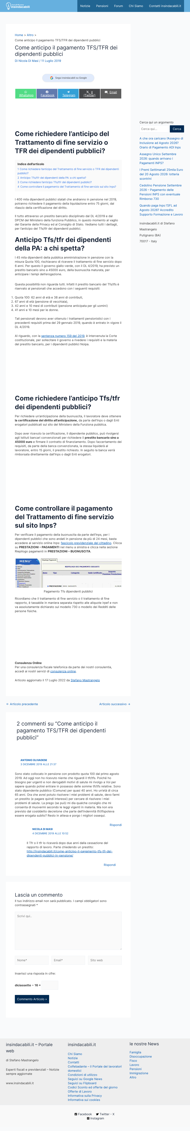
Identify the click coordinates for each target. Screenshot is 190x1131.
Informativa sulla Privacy (85, 1095)
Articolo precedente (22, 704)
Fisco (133, 1060)
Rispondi (116, 825)
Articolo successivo (114, 704)
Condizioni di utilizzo (82, 1075)
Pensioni (102, 6)
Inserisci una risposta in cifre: (35, 973)
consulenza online (63, 671)
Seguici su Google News (85, 1079)
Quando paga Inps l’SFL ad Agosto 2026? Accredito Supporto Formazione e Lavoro (161, 210)
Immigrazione (139, 1073)
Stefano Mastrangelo (85, 680)
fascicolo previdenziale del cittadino (86, 543)
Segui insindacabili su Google (71, 78)
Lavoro (134, 1065)
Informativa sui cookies (84, 1100)
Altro (133, 1077)
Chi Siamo (136, 6)
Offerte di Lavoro (80, 1091)
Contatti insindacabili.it (165, 6)
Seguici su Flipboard (82, 1083)
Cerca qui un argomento (157, 122)
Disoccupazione (141, 1056)
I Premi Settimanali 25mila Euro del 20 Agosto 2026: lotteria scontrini (161, 174)
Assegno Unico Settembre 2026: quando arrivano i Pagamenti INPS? (158, 158)
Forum (118, 6)
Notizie (85, 6)
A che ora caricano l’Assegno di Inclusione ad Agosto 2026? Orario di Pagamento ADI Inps (161, 143)
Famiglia (135, 1052)
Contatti (73, 1062)
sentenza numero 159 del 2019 (62, 336)
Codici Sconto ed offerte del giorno (93, 1087)
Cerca (177, 129)
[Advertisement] (69, 115)
